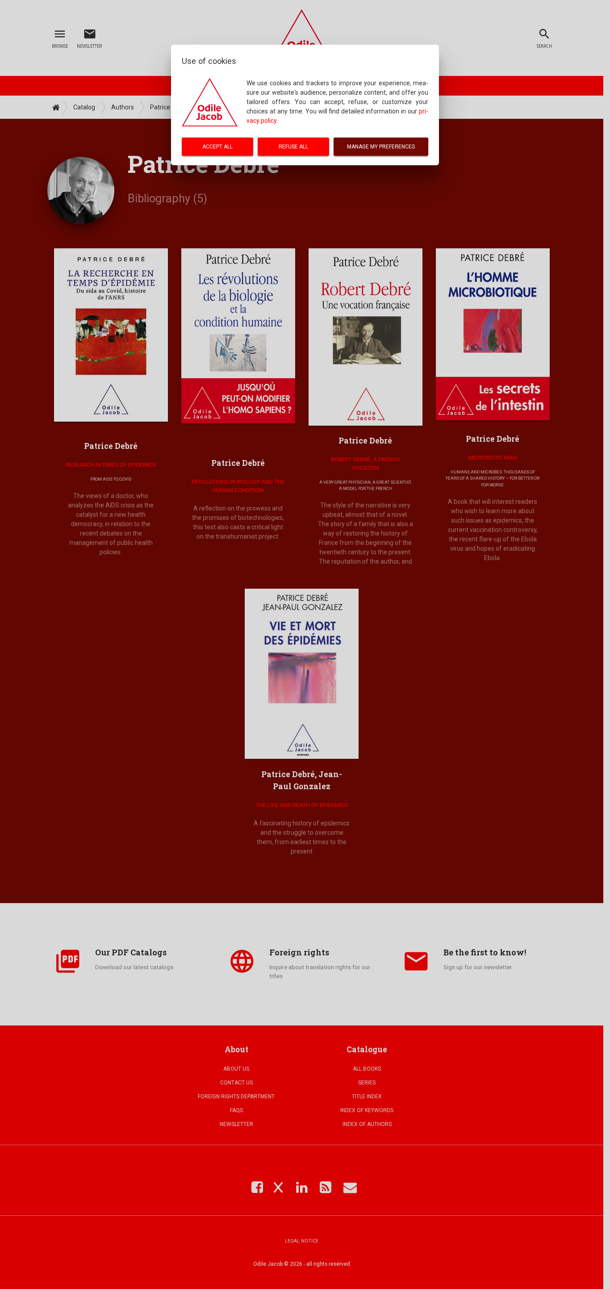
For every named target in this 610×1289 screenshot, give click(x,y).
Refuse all (293, 146)
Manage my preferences (381, 146)
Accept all (217, 146)
